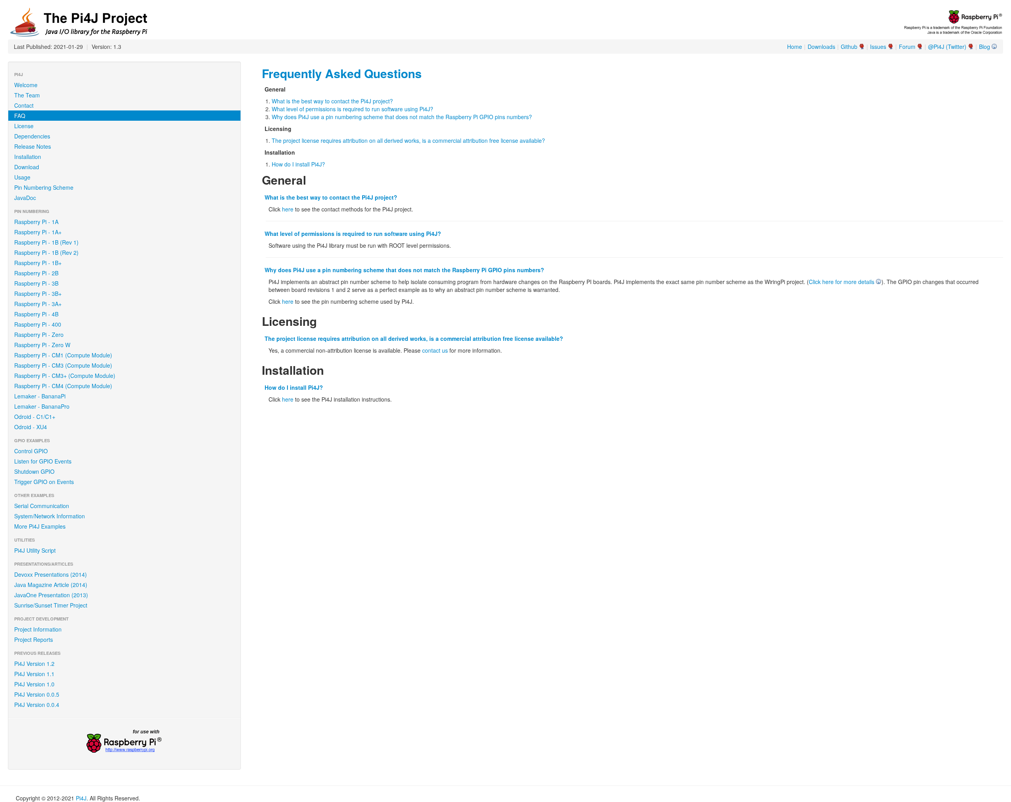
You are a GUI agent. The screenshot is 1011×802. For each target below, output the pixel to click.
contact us (435, 350)
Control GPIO (31, 451)
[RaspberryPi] (124, 742)
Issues (878, 46)
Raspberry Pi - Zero (39, 334)
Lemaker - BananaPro (42, 406)
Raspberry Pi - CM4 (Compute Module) (63, 386)
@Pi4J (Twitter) (947, 46)
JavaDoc (25, 198)
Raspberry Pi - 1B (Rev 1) (46, 242)
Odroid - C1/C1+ (34, 417)
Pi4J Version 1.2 (34, 663)
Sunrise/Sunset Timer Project (50, 605)
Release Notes (32, 146)
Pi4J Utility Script (35, 550)
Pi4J (81, 798)
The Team (27, 95)
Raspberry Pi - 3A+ (38, 304)
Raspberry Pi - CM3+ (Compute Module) (64, 376)
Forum (907, 46)
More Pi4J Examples (40, 526)
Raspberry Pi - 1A (36, 222)
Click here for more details (841, 282)
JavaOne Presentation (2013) (51, 595)
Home (794, 46)
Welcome (26, 85)
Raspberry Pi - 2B (36, 273)
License (24, 126)
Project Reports (33, 639)
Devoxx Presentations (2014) (50, 574)
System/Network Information (49, 516)
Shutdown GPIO (34, 471)
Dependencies (32, 136)
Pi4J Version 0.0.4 (36, 705)
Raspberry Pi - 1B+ (38, 263)
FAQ (19, 116)
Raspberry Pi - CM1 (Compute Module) (63, 355)
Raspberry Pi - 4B (36, 314)
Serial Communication (41, 506)
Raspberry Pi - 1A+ (38, 232)
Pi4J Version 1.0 (34, 684)
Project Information (38, 629)
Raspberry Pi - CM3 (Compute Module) (63, 365)
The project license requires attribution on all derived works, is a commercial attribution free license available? (408, 140)
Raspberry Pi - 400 (37, 324)
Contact (24, 105)
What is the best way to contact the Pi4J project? (332, 101)
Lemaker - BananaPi (40, 396)
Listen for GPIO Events (42, 461)
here (287, 209)
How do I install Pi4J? (298, 164)
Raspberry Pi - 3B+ (38, 293)
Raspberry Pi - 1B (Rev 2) (46, 252)
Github (849, 46)
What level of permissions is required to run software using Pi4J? (352, 109)
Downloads (821, 46)
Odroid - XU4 (30, 427)
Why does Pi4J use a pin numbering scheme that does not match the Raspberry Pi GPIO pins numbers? (402, 117)
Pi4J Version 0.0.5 (36, 694)
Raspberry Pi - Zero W (42, 345)
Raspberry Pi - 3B (36, 283)
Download (26, 167)
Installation (27, 157)
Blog (984, 46)
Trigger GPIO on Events (44, 482)
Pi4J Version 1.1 (34, 674)
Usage (22, 177)
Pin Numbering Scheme (43, 187)
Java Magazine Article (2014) (50, 585)
